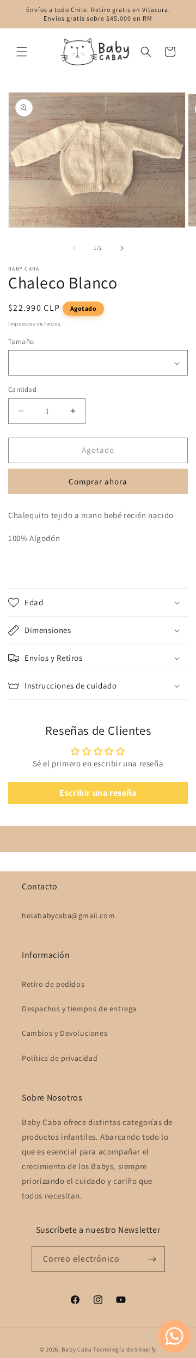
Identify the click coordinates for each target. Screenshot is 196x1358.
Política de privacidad (59, 1058)
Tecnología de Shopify (124, 1349)
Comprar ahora (98, 481)
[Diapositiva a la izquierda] (74, 248)
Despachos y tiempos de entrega (79, 1008)
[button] (22, 52)
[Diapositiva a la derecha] (122, 248)
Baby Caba (76, 1349)
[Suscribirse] (152, 1259)
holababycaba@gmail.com (68, 915)
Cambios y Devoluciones (64, 1033)
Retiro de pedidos (53, 984)
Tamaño (21, 341)
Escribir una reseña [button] (97, 792)
